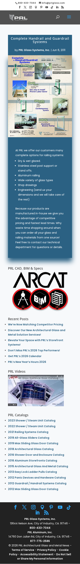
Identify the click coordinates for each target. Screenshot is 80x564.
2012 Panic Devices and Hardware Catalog (37, 477)
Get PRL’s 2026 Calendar (24, 356)
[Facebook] (19, 7)
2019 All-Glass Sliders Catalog (28, 438)
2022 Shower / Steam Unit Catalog (31, 426)
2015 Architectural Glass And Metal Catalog (38, 466)
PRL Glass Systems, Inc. (34, 50)
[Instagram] (30, 7)
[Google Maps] (36, 7)
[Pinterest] (41, 7)
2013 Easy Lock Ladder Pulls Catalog (32, 472)
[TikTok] (52, 7)
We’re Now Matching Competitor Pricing (35, 324)
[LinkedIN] (57, 7)
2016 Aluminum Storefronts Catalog (32, 460)
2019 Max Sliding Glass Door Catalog (33, 443)
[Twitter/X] (25, 7)
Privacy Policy (46, 550)
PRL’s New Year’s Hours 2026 (27, 362)
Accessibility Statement (37, 554)
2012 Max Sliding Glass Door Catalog (33, 489)
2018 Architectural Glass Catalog (31, 449)
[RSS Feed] (62, 7)
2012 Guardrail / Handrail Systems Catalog (37, 483)
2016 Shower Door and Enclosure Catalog (36, 455)
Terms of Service (23, 550)
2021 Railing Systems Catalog (28, 432)
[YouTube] (46, 7)
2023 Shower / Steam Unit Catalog (31, 420)
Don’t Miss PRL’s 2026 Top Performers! (34, 350)
